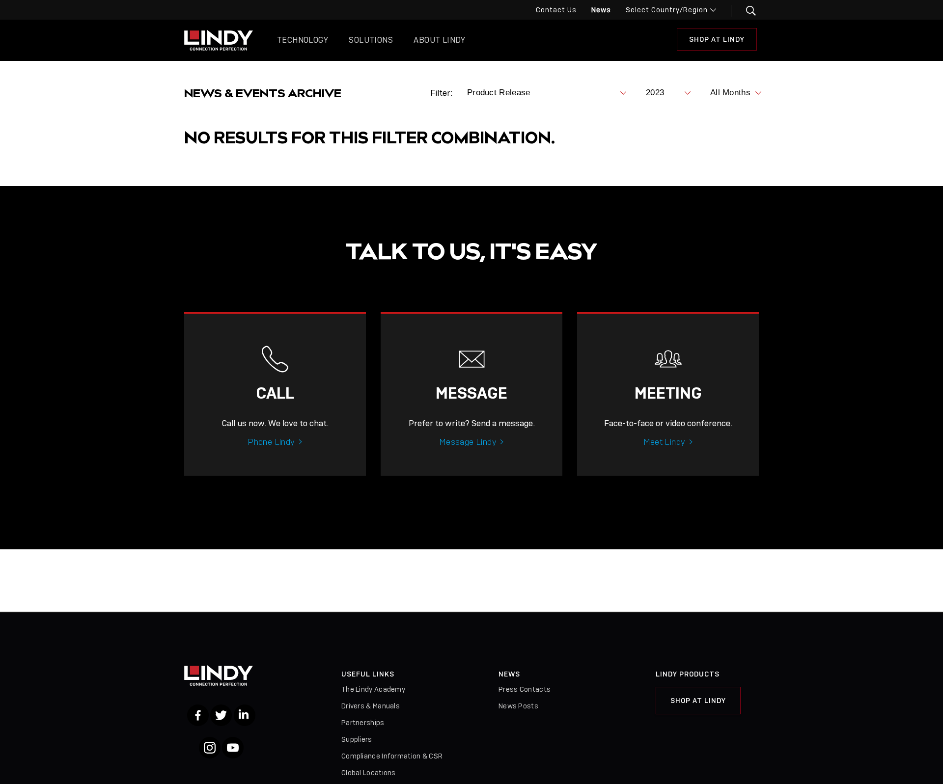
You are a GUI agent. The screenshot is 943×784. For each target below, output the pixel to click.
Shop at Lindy (717, 39)
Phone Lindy (271, 441)
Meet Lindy (664, 441)
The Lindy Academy (373, 689)
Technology (302, 40)
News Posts (518, 706)
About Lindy (439, 40)
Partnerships (363, 722)
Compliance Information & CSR (392, 756)
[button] (745, 11)
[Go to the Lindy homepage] (218, 40)
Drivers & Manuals (370, 706)
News (601, 9)
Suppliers (356, 739)
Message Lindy (468, 441)
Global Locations (368, 772)
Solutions (371, 40)
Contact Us (556, 9)
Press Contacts (525, 689)
